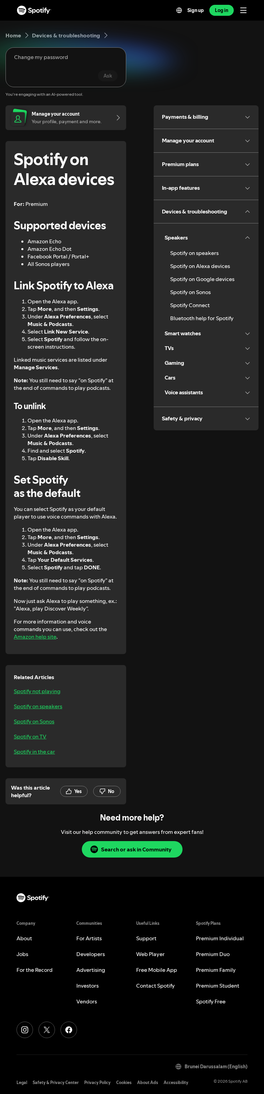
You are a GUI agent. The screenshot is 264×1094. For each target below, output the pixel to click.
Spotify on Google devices (202, 279)
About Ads (147, 1082)
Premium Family (216, 970)
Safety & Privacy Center (56, 1082)
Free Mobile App (156, 970)
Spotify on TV (30, 736)
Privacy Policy (97, 1082)
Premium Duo (213, 954)
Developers (90, 954)
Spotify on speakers (38, 706)
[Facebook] (68, 1030)
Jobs (22, 954)
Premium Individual (220, 938)
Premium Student (217, 985)
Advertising (90, 970)
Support (146, 938)
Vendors (86, 1001)
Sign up (195, 10)
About (24, 938)
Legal (21, 1082)
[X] (46, 1030)
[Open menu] (243, 10)
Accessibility (176, 1082)
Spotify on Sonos (34, 721)
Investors (87, 985)
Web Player (150, 954)
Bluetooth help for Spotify (201, 318)
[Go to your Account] (116, 117)
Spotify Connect (190, 305)
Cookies (124, 1082)
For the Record (34, 970)
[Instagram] (24, 1030)
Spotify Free (211, 1001)
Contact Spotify (155, 985)
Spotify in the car (34, 751)
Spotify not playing (37, 691)
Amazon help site (35, 636)
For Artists (89, 938)
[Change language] (179, 10)
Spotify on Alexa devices (200, 266)
